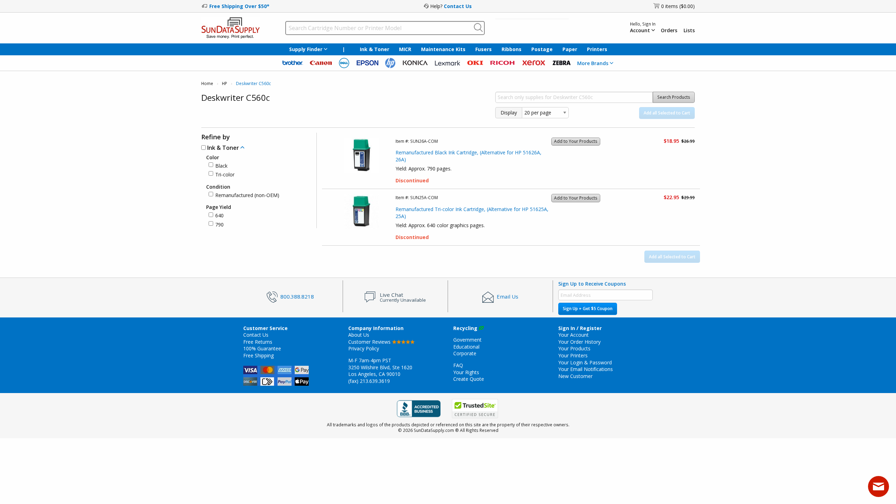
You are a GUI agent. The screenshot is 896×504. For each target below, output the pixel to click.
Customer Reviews (370, 341)
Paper (569, 49)
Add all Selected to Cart (667, 113)
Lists (689, 30)
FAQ (458, 365)
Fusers (483, 49)
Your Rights (466, 372)
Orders (669, 30)
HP (224, 83)
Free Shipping (258, 355)
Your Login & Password (585, 362)
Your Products (574, 348)
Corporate (464, 353)
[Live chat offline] (878, 486)
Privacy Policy (363, 348)
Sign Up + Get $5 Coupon (587, 309)
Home (207, 83)
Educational (466, 346)
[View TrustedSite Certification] (475, 409)
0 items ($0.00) (678, 6)
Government (467, 339)
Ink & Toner (374, 49)
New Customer (575, 376)
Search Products (673, 97)
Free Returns (257, 341)
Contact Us (458, 6)
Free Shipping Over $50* (239, 6)
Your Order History (579, 341)
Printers (597, 49)
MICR (405, 49)
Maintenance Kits (443, 49)
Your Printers (573, 355)
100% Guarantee (262, 348)
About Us (358, 334)
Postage (542, 49)
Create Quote (468, 379)
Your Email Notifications (585, 369)
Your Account (573, 334)
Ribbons (512, 49)
